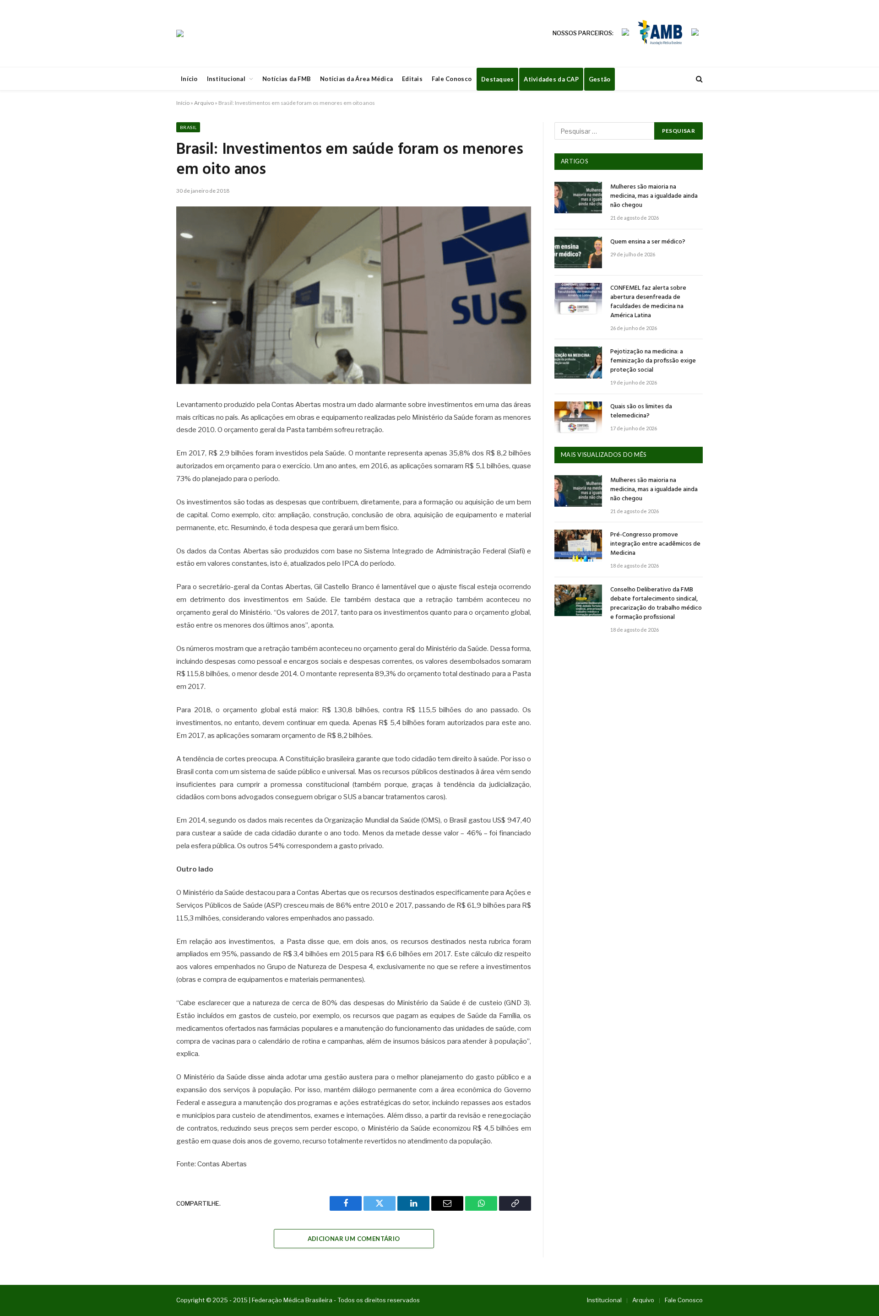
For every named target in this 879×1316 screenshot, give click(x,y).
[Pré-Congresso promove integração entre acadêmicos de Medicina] (578, 545)
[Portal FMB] (180, 33)
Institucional (226, 78)
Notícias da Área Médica (356, 78)
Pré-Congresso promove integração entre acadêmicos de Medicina (655, 544)
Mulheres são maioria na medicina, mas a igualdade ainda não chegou (654, 196)
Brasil (188, 127)
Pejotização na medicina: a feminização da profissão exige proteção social (653, 361)
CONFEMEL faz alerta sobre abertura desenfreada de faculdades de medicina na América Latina (648, 302)
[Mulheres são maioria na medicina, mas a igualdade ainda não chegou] (578, 197)
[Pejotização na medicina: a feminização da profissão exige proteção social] (578, 362)
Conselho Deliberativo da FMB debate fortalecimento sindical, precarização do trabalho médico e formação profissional (656, 603)
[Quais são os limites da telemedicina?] (578, 417)
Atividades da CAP (551, 79)
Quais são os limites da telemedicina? (641, 411)
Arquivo (204, 102)
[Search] (698, 79)
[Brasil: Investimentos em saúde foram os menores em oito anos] (353, 295)
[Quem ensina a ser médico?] (578, 252)
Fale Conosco (452, 78)
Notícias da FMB (286, 78)
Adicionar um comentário (354, 1238)
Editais (412, 78)
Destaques (497, 79)
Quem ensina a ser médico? (647, 242)
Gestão (600, 79)
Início (189, 78)
